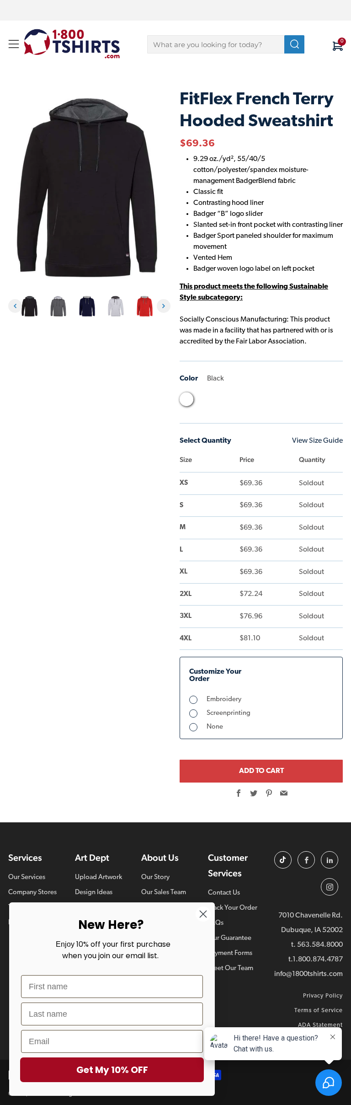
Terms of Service (318, 1011)
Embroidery (224, 699)
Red (256, 401)
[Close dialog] (203, 914)
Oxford (238, 401)
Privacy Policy (323, 996)
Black (186, 399)
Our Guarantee (229, 938)
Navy (221, 401)
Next (163, 306)
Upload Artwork (98, 877)
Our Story (155, 877)
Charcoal (204, 401)
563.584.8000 (320, 945)
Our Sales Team (163, 892)
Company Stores (32, 892)
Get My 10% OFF (112, 1069)
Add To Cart (261, 771)
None (215, 727)
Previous (15, 306)
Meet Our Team (230, 968)
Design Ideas (93, 892)
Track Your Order (232, 908)
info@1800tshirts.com (308, 974)
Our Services (26, 877)
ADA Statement (320, 1025)
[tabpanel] (31, 306)
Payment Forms (230, 953)
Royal (273, 401)
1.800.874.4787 (317, 959)
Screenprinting (228, 713)
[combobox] (225, 44)
